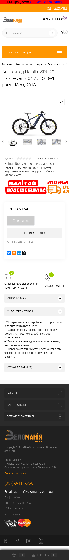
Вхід (48, 8)
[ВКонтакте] (9, 253)
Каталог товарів (19, 52)
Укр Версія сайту (49, 2)
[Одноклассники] (14, 253)
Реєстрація (60, 8)
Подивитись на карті (16, 473)
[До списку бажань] (61, 102)
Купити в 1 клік (34, 233)
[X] (24, 253)
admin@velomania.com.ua (33, 491)
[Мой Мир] (19, 253)
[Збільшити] (34, 121)
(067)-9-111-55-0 (52, 18)
